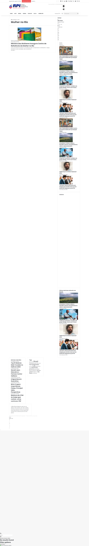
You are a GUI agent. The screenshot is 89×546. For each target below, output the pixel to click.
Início (13, 19)
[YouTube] (9, 423)
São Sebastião (34, 373)
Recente (61, 44)
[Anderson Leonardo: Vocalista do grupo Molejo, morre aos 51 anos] (66, 84)
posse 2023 (36, 369)
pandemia (31, 369)
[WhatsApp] (9, 428)
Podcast (30, 13)
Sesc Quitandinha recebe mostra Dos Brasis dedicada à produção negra (68, 57)
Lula (33, 366)
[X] (9, 420)
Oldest (9, 538)
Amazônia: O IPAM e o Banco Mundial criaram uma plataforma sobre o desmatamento (48, 1)
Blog (35, 13)
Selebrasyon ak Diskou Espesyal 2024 (67, 100)
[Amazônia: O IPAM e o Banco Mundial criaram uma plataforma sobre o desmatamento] (66, 69)
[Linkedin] (9, 422)
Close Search (2, 544)
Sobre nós (40, 13)
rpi (11, 41)
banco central (31, 361)
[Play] (63, 6)
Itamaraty (30, 366)
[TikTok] (9, 427)
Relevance (2, 538)
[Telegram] (9, 426)
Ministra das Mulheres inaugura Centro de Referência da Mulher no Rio (28, 44)
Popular (60, 42)
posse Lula (31, 370)
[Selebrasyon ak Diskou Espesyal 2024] (66, 98)
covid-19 (36, 363)
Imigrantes (35, 364)
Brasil (19, 13)
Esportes (39, 363)
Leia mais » (13, 50)
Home (11, 13)
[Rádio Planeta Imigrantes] (20, 6)
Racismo (35, 370)
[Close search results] (0, 537)
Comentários (61, 45)
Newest (5, 538)
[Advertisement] (68, 240)
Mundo (24, 13)
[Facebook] (9, 419)
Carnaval (31, 363)
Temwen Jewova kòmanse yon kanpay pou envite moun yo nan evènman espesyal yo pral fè (67, 114)
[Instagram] (9, 424)
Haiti (15, 13)
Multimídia (35, 367)
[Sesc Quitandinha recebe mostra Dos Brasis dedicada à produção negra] (66, 54)
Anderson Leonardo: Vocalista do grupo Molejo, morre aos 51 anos (68, 86)
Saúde (34, 371)
